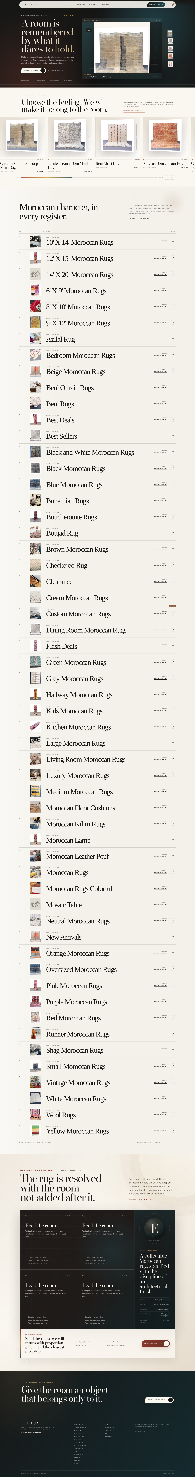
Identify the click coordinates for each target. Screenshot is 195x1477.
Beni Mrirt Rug (108, 163)
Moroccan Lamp (78, 1448)
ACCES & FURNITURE (80, 1445)
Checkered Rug (78, 1454)
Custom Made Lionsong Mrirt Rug (19, 165)
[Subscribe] (173, 1431)
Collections (93, 4)
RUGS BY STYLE (78, 1433)
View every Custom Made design (133, 110)
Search (107, 1424)
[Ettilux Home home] (30, 5)
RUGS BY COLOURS (79, 1436)
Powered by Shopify (168, 1473)
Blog (75, 1451)
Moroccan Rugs (78, 1424)
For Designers (105, 4)
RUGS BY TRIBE (78, 1430)
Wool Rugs (77, 1460)
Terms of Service (109, 1427)
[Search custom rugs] (167, 5)
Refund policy (109, 1430)
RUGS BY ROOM (78, 1442)
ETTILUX (30, 1423)
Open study (155, 76)
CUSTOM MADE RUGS (80, 1427)
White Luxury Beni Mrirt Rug (68, 165)
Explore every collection (56, 70)
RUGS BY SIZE (78, 1439)
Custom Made (81, 4)
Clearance (77, 1463)
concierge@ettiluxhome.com (31, 1432)
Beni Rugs (77, 1457)
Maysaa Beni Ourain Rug (163, 163)
